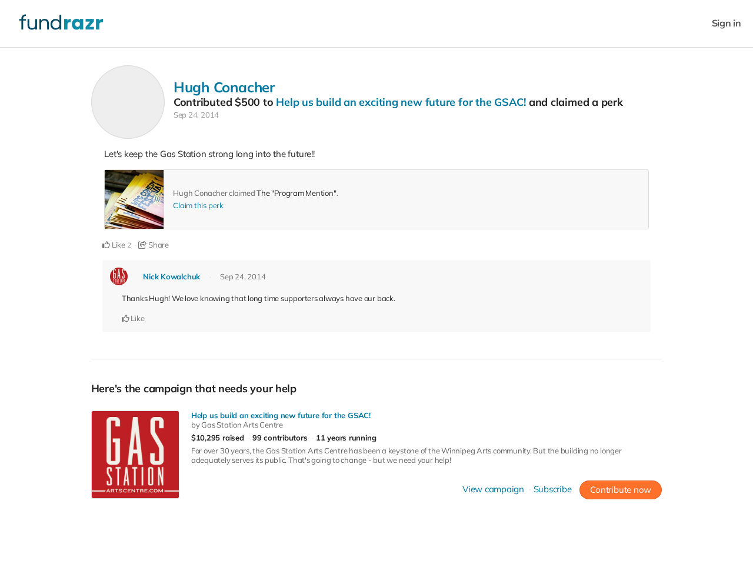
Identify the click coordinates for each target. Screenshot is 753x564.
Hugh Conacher (224, 87)
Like (117, 244)
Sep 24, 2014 (196, 114)
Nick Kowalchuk (171, 276)
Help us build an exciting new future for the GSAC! (401, 102)
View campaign (493, 489)
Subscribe (553, 489)
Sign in (726, 23)
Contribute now (620, 489)
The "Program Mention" (296, 193)
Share (157, 244)
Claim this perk (198, 205)
